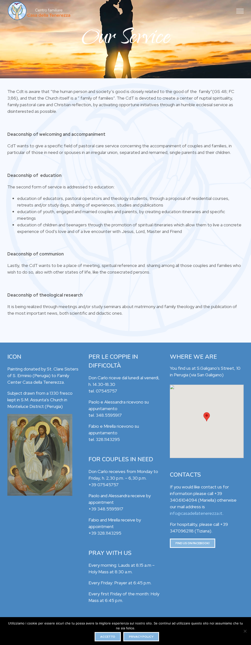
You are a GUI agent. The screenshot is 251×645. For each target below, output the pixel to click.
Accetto (107, 637)
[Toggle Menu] (240, 11)
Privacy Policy (141, 637)
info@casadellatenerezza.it (196, 513)
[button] (206, 416)
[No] (244, 631)
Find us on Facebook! (193, 543)
